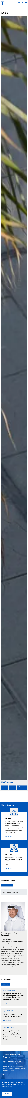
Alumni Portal (4, 787)
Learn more (6, 1003)
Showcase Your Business (22, 787)
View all (7, 836)
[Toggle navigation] (26, 2)
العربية (19, 2)
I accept (6, 1093)
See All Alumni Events (7, 885)
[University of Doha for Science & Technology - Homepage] (2, 3)
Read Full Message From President (10, 970)
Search (22, 2)
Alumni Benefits (12, 787)
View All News (5, 984)
